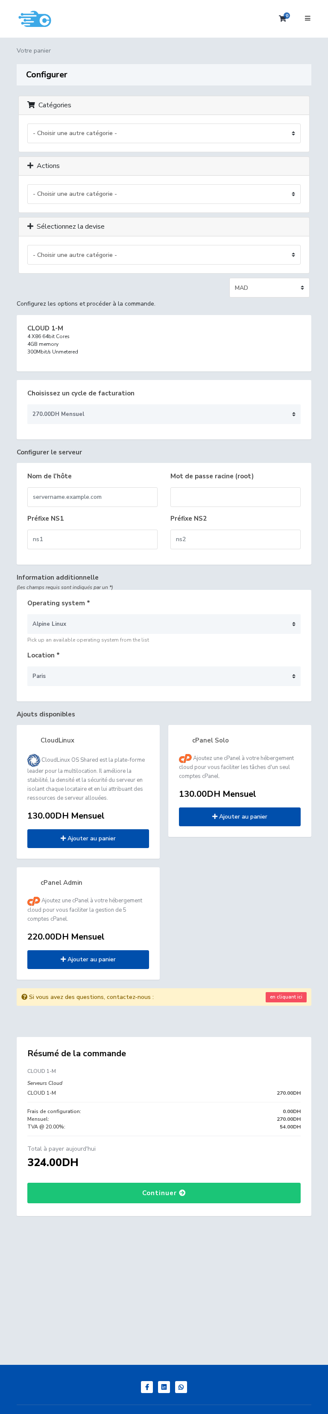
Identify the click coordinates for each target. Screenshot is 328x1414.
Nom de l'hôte (49, 476)
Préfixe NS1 (45, 518)
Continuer (160, 1193)
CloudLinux (56, 740)
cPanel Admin (60, 882)
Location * (43, 655)
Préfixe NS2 (188, 518)
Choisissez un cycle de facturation (81, 393)
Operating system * (58, 603)
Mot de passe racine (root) (212, 476)
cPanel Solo (209, 740)
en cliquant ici (286, 997)
